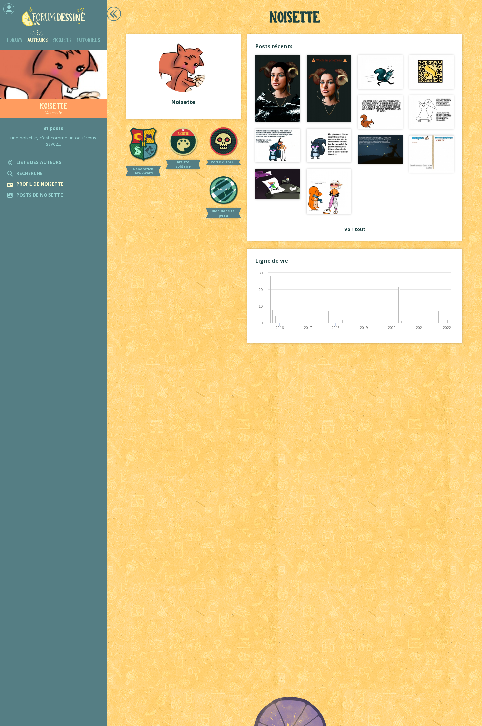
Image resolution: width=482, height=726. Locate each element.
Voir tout (354, 229)
